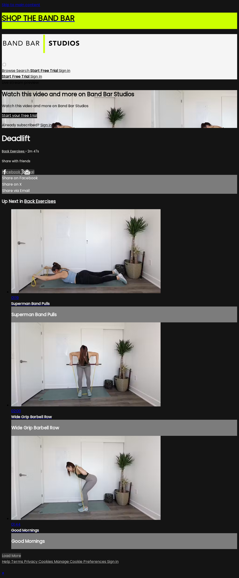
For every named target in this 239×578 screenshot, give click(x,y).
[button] (4, 64)
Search (23, 70)
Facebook (11, 172)
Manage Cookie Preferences (80, 561)
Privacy (31, 561)
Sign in (64, 70)
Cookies (46, 561)
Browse (9, 70)
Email (29, 172)
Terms (17, 561)
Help (6, 561)
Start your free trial (19, 115)
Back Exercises (13, 151)
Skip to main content (21, 4)
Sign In (36, 76)
